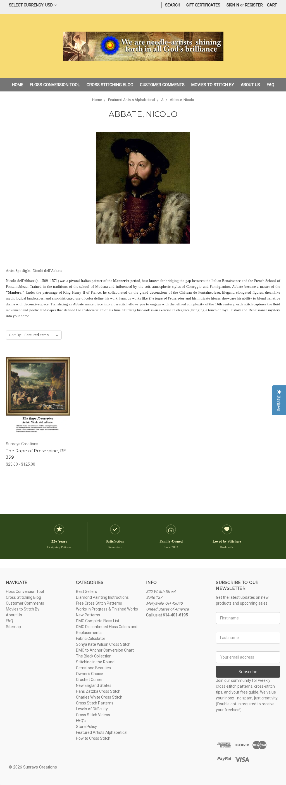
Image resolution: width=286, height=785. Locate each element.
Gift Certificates (203, 5)
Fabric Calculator (90, 638)
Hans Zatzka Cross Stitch (98, 691)
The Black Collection (93, 656)
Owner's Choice (89, 673)
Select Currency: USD (31, 5)
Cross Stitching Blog (110, 84)
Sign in (233, 5)
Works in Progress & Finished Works (107, 609)
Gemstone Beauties (93, 668)
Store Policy (86, 726)
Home (17, 84)
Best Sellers (86, 591)
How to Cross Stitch (93, 738)
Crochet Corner (89, 679)
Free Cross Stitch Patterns (99, 603)
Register (254, 5)
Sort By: (15, 335)
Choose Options (38, 405)
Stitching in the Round (95, 662)
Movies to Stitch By (212, 84)
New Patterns (88, 615)
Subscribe (248, 671)
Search (172, 5)
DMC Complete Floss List (97, 621)
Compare (36, 395)
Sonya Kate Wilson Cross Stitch (103, 644)
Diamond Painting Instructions (102, 597)
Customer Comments (162, 84)
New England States (93, 685)
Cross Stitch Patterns (94, 703)
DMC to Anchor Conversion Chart (105, 650)
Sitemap (13, 626)
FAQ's (81, 720)
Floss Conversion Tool (55, 84)
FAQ (270, 84)
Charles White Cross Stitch (99, 697)
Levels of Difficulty (92, 709)
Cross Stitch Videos (93, 715)
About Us (250, 84)
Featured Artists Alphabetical (101, 732)
